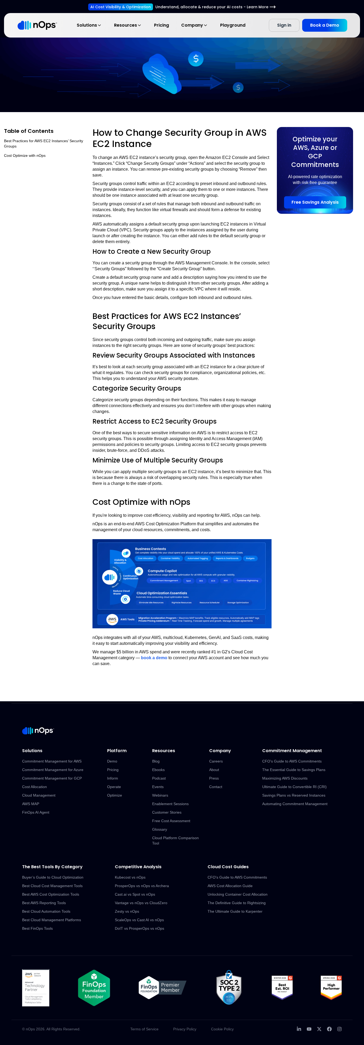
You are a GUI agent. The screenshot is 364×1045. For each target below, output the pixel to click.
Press (214, 778)
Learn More (257, 7)
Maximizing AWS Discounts (285, 778)
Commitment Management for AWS (52, 761)
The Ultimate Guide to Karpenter (235, 911)
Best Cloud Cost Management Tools (52, 886)
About (214, 770)
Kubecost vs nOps (130, 877)
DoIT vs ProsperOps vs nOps (139, 928)
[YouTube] (309, 1029)
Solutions (87, 25)
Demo (112, 761)
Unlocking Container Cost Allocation (238, 894)
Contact (215, 787)
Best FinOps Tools (37, 928)
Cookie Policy (222, 1029)
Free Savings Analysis (315, 202)
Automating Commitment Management (294, 804)
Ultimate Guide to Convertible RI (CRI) (294, 787)
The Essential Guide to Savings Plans (293, 770)
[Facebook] (329, 1029)
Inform (112, 778)
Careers (216, 761)
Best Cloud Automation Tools (46, 911)
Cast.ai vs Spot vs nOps (135, 894)
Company (192, 25)
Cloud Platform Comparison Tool (175, 840)
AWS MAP (30, 804)
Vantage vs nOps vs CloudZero (141, 903)
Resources (125, 25)
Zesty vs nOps (127, 911)
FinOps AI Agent (35, 812)
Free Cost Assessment (171, 821)
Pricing (161, 25)
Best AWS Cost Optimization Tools (50, 894)
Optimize (114, 795)
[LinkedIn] (299, 1029)
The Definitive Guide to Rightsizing (237, 903)
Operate (114, 787)
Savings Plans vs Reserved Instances (293, 795)
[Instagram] (339, 1029)
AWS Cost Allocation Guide (230, 886)
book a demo (154, 657)
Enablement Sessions (170, 804)
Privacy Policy (184, 1029)
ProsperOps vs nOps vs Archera (142, 886)
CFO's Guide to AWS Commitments (292, 761)
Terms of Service (144, 1029)
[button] (182, 583)
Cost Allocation (34, 787)
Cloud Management (38, 795)
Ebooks (158, 770)
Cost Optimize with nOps (25, 155)
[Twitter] (319, 1029)
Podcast (159, 778)
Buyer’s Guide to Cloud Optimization (52, 877)
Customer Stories (166, 812)
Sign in (284, 25)
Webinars (160, 795)
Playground (232, 25)
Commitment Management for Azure (52, 770)
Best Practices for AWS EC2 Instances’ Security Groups (43, 143)
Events (158, 787)
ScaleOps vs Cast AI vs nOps (139, 920)
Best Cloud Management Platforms (51, 920)
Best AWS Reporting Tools (44, 903)
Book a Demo (324, 25)
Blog (156, 761)
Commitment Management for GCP (52, 778)
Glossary (159, 829)
